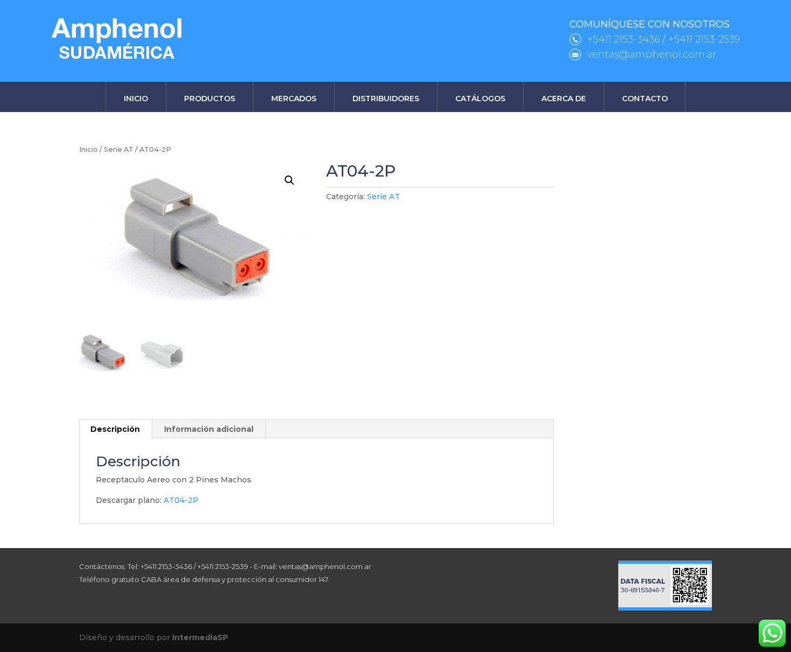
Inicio (136, 98)
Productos (209, 98)
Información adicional (208, 429)
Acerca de (563, 98)
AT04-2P (181, 500)
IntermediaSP (200, 637)
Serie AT (118, 149)
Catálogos (480, 98)
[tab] (115, 429)
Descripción (115, 429)
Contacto (645, 98)
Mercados (293, 98)
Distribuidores (385, 98)
